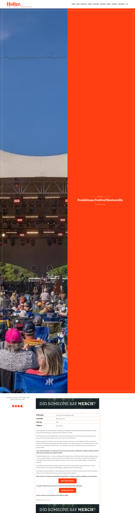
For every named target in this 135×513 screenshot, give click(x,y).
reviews (102, 4)
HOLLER (9, 6)
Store (90, 4)
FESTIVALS (15, 6)
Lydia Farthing (101, 204)
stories (114, 4)
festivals (84, 4)
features (121, 4)
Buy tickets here (67, 481)
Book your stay (67, 490)
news (73, 4)
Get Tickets (59, 426)
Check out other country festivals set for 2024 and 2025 (52, 495)
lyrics (109, 4)
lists (78, 4)
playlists (96, 4)
